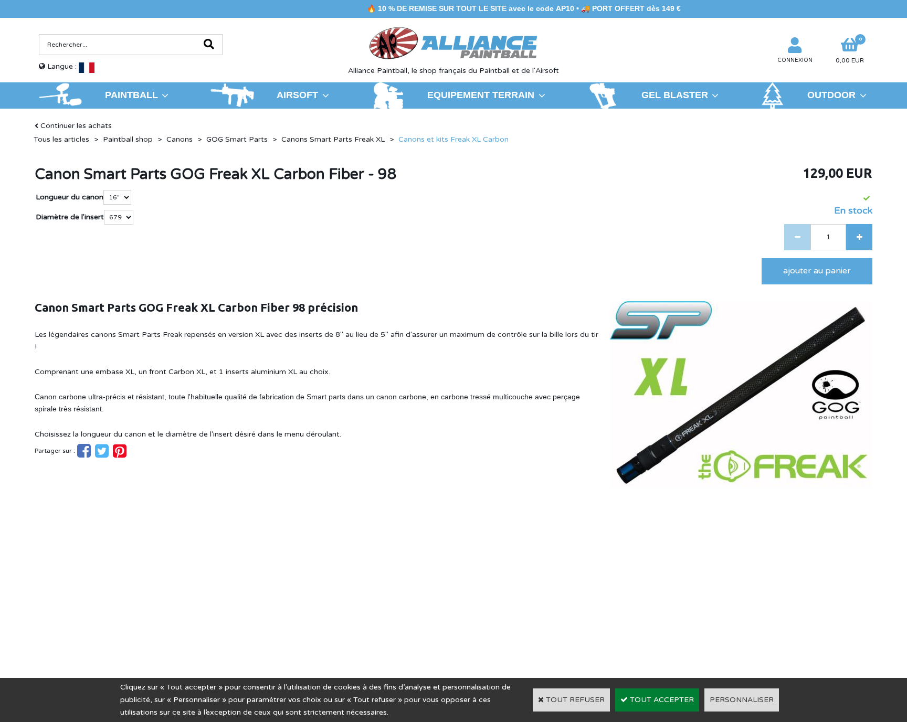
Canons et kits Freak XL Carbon (453, 139)
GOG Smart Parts (237, 139)
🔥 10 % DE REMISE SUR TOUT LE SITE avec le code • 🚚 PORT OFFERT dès (501, 8)
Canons (179, 139)
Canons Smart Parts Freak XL (333, 139)
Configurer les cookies (83, 616)
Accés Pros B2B (701, 616)
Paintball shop (128, 139)
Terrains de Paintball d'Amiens (126, 601)
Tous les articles (61, 139)
